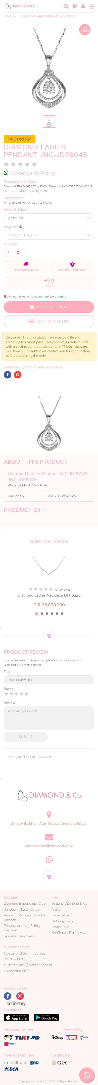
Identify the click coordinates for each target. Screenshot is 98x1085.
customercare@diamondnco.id (49, 846)
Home (7, 16)
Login (60, 660)
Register (73, 660)
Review (9, 703)
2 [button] (42, 613)
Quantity (10, 244)
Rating (9, 689)
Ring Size (11, 227)
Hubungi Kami (63, 921)
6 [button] (62, 613)
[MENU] (91, 6)
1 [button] (36, 614)
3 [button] (47, 613)
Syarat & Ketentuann (20, 936)
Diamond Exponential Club (24, 903)
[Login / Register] (83, 6)
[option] (49, 578)
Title (7, 672)
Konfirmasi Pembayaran (70, 933)
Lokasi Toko (60, 927)
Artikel (56, 909)
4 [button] (52, 613)
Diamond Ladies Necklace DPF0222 (49, 595)
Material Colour (15, 210)
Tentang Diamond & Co (69, 903)
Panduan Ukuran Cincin (22, 909)
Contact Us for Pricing (31, 173)
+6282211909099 (17, 971)
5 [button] (57, 613)
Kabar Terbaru (62, 915)
